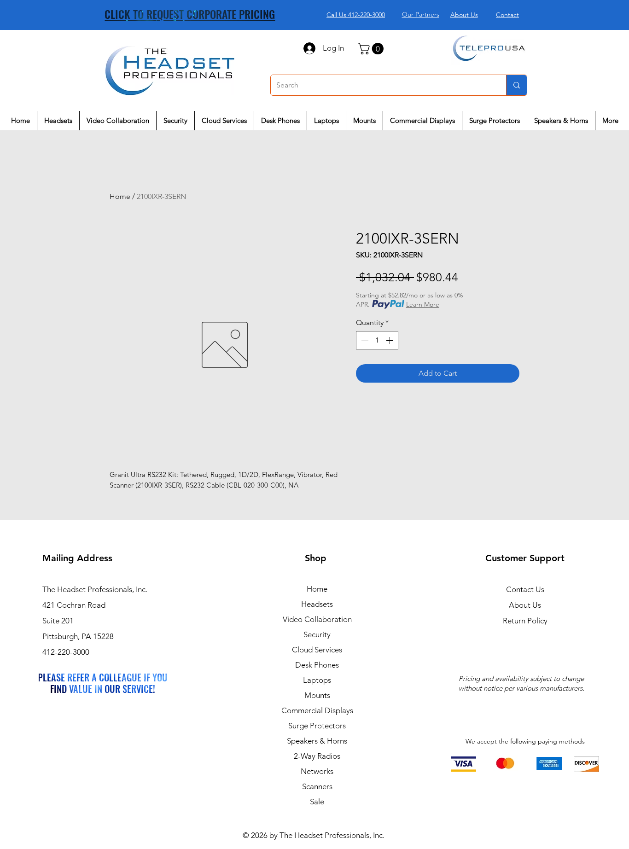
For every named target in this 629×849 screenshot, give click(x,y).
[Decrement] (363, 340)
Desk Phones (317, 664)
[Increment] (390, 340)
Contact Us (525, 589)
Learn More (422, 304)
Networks (317, 771)
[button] (372, 48)
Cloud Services (317, 649)
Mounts (317, 695)
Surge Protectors (317, 725)
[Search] (516, 85)
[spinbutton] (377, 340)
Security (317, 634)
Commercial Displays (317, 710)
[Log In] (309, 48)
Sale (317, 801)
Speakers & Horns (317, 740)
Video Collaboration (317, 619)
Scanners (317, 786)
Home (120, 196)
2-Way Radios (317, 756)
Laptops (317, 680)
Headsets (317, 604)
